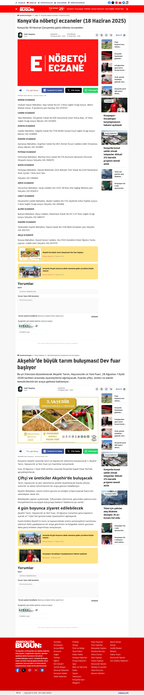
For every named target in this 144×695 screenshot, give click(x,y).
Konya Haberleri (39, 355)
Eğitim (56, 661)
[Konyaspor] (114, 105)
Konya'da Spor (78, 679)
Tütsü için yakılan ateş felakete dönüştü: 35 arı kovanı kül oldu (120, 174)
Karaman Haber (60, 673)
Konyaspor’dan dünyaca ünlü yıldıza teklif (120, 539)
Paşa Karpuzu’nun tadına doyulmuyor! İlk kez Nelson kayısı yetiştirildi (120, 44)
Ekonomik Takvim (98, 664)
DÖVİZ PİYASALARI (46, 3)
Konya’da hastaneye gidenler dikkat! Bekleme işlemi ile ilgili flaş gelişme (120, 56)
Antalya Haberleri (79, 657)
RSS (19, 693)
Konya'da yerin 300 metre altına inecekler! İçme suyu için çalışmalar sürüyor (120, 91)
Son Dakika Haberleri (119, 661)
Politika (75, 642)
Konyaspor (58, 645)
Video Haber (77, 654)
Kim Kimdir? (59, 664)
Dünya (75, 645)
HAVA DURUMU (61, 3)
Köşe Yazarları (97, 642)
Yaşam (75, 673)
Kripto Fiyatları (97, 661)
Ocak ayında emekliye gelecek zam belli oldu (119, 79)
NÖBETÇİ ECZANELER (78, 3)
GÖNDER (94, 317)
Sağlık (36, 15)
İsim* (20, 287)
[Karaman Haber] (114, 497)
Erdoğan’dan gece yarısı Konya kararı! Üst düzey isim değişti (120, 67)
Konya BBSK (59, 648)
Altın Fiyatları (96, 657)
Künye (112, 645)
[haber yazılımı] (123, 693)
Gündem (57, 642)
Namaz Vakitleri (98, 673)
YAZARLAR (21, 3)
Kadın (74, 670)
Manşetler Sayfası (98, 648)
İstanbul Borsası (98, 651)
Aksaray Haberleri (61, 670)
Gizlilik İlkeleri (116, 648)
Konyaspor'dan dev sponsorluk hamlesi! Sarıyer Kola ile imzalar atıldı (120, 185)
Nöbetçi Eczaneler (99, 667)
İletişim (113, 651)
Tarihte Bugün (60, 667)
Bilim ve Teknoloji (79, 667)
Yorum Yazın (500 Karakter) (28, 296)
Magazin (76, 683)
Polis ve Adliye (78, 648)
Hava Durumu (97, 670)
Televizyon (76, 676)
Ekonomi (57, 651)
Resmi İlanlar (115, 642)
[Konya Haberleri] (114, 137)
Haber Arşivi (115, 654)
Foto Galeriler (97, 645)
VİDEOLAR (32, 3)
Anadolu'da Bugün (25, 15)
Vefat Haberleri (60, 676)
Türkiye (57, 657)
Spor (74, 664)
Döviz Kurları (96, 654)
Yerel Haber (77, 651)
